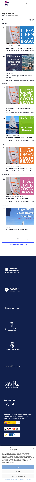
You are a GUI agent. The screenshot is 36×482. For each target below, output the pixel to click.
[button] (33, 449)
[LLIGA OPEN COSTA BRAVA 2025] (20, 186)
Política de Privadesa (20, 479)
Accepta (18, 467)
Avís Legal (28, 479)
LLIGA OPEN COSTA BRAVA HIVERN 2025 (19, 48)
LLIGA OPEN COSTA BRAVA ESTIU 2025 (19, 168)
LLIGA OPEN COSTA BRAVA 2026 (17, 229)
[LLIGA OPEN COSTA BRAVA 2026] (20, 216)
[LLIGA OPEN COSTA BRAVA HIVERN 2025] (20, 35)
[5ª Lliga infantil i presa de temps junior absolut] (20, 62)
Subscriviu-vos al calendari (17, 244)
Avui (18, 238)
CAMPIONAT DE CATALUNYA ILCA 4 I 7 (19, 138)
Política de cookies (9, 479)
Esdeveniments (6, 15)
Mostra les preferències (18, 476)
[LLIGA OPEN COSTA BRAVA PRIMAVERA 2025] (20, 95)
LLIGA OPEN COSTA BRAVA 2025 (17, 199)
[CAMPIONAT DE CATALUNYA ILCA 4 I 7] (20, 125)
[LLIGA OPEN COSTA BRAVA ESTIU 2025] (20, 155)
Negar (18, 471)
